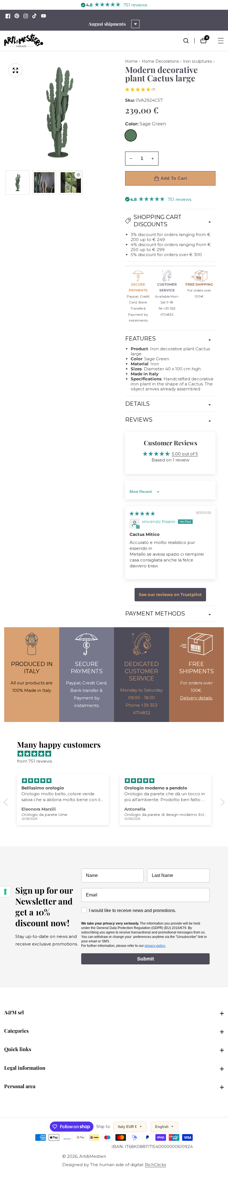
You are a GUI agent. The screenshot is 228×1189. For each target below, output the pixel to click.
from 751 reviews (34, 761)
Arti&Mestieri (92, 1156)
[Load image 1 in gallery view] (17, 182)
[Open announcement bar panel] (135, 24)
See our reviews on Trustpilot (170, 594)
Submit (145, 959)
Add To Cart (174, 178)
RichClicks (155, 1165)
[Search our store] (188, 40)
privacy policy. (155, 946)
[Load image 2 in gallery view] (44, 182)
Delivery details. (196, 698)
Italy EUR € (128, 1127)
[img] (142, 513)
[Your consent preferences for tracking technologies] (5, 891)
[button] (137, 89)
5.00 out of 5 (185, 453)
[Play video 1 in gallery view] (71, 182)
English (162, 1127)
